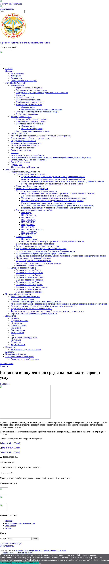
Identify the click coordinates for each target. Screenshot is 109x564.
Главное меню (6, 363)
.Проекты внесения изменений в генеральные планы (45, 196)
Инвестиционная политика (23, 148)
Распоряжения (17, 332)
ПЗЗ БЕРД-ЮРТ (28, 220)
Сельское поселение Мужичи (29, 284)
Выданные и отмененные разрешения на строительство (41, 248)
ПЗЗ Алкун (26, 212)
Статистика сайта (25, 553)
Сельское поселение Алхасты (29, 272)
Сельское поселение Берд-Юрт (30, 277)
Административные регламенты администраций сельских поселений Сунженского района (62, 181)
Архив (8, 528)
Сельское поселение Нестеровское (31, 287)
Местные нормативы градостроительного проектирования (48, 203)
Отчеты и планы (18, 325)
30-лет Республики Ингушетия (25, 167)
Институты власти (19, 133)
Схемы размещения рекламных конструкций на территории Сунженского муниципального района (61, 256)
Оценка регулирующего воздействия (27, 155)
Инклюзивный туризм (15, 354)
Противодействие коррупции (18, 294)
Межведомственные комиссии (30, 265)
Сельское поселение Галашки (29, 280)
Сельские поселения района (23, 268)
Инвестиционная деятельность (25, 145)
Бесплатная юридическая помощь (26, 349)
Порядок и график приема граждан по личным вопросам (42, 92)
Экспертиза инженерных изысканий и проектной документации (45, 251)
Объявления (16, 323)
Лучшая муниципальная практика (26, 143)
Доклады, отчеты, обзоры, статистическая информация (36, 301)
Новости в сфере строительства (30, 186)
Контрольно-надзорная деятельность (32, 131)
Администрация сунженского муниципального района (25, 43)
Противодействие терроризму (29, 124)
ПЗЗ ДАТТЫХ (28, 224)
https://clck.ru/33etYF (11, 443)
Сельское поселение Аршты (28, 275)
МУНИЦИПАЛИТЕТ (15, 83)
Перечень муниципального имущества (33, 260)
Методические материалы (22, 299)
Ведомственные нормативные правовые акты (31, 308)
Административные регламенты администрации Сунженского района (53, 176)
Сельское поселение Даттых (28, 282)
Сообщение (16, 342)
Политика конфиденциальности (25, 563)
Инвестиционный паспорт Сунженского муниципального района (41, 136)
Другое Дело (16, 164)
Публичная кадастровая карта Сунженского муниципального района (52, 241)
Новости (9, 71)
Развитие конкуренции (21, 150)
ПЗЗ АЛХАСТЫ (28, 215)
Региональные (17, 73)
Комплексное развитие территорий (32, 188)
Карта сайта (8, 553)
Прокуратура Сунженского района (31, 119)
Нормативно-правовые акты (29, 104)
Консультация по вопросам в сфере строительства (38, 263)
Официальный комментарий (24, 80)
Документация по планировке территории (35, 244)
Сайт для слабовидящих (11, 543)
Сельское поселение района (28, 289)
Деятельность (11, 169)
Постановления (18, 330)
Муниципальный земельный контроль (33, 258)
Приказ (14, 335)
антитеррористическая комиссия (20, 523)
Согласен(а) (6, 563)
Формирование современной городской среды (37, 112)
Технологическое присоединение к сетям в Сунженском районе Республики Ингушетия (51, 157)
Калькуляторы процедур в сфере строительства (37, 246)
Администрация (18, 85)
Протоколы (16, 340)
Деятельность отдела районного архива (28, 160)
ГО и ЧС (14, 152)
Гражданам (10, 347)
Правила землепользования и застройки (34, 210)
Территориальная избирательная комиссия (30, 138)
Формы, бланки (18, 344)
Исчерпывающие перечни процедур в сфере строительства (43, 253)
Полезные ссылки (24, 236)
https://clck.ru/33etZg (11, 448)
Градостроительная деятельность (25, 172)
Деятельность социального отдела (31, 90)
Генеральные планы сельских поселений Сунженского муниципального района (57, 193)
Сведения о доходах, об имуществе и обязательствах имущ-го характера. (44, 306)
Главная (8, 68)
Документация (28, 107)
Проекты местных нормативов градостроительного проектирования (52, 200)
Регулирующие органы (21, 116)
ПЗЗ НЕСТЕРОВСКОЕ (32, 229)
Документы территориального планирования (36, 191)
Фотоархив (16, 76)
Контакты (9, 352)
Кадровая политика (25, 97)
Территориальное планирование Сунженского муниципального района (53, 198)
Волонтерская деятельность (28, 100)
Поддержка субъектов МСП (23, 140)
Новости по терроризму (32, 128)
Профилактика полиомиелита (29, 102)
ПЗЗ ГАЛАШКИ (28, 222)
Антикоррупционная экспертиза (25, 296)
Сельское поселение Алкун (28, 270)
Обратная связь (7, 9)
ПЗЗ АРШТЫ (27, 217)
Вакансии (20, 95)
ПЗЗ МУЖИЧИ (28, 227)
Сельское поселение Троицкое (29, 292)
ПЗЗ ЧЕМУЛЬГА (28, 234)
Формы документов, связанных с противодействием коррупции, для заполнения (47, 311)
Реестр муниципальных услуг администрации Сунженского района (52, 184)
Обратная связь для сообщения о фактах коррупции (34, 313)
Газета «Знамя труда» (20, 162)
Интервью (15, 318)
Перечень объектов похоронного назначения (41, 109)
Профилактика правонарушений (31, 121)
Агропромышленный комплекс (19, 357)
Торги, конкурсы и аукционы (29, 88)
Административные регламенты (30, 174)
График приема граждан (27, 114)
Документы (10, 316)
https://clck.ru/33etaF (11, 452)
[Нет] (40, 563)
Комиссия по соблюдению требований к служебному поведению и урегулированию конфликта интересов (59, 304)
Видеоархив (16, 78)
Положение (16, 328)
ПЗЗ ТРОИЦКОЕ (29, 232)
